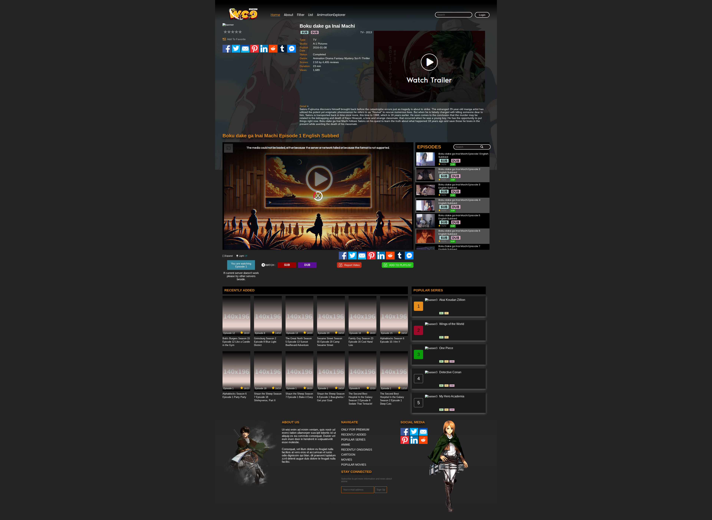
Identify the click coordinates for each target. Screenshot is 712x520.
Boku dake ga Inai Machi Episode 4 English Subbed (459, 202)
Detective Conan (450, 372)
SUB (287, 265)
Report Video (352, 265)
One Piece (446, 348)
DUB (307, 265)
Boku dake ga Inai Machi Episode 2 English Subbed (459, 171)
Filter (300, 15)
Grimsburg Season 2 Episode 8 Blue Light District (265, 341)
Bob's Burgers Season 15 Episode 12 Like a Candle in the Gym (236, 341)
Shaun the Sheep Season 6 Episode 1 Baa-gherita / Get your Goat (331, 397)
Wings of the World (451, 324)
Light (243, 256)
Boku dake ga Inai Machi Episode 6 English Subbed (459, 232)
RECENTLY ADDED (353, 434)
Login (482, 14)
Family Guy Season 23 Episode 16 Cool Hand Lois (361, 341)
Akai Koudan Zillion (452, 299)
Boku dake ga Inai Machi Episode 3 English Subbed (459, 186)
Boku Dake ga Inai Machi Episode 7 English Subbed (459, 248)
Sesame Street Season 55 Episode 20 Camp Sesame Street (329, 341)
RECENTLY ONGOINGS (356, 449)
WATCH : (270, 265)
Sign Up (381, 489)
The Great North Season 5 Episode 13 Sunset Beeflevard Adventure (299, 341)
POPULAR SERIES (353, 439)
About (288, 15)
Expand (229, 256)
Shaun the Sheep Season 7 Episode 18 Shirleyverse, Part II (267, 397)
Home (275, 15)
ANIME (345, 444)
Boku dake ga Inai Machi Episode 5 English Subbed (459, 217)
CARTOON (348, 454)
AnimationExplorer (331, 15)
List (310, 15)
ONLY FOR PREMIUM (355, 429)
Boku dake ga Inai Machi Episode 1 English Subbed (463, 155)
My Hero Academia (451, 396)
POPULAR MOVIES (353, 464)
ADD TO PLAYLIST (400, 265)
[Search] (481, 147)
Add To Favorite (236, 39)
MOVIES (346, 459)
